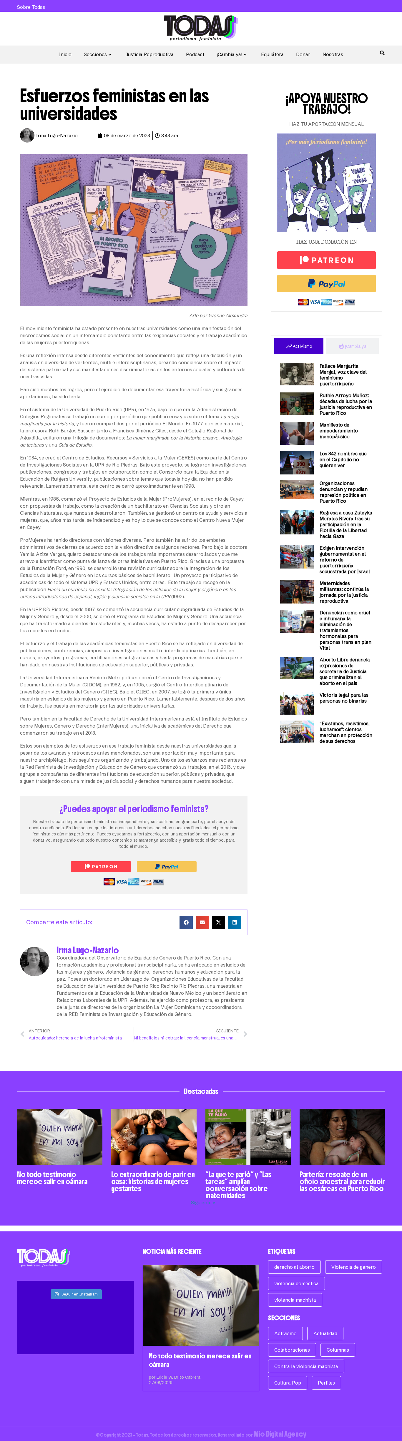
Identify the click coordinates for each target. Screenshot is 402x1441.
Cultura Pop (287, 1383)
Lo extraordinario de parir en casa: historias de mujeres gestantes (153, 1181)
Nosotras (333, 54)
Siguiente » (203, 1203)
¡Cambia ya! (229, 54)
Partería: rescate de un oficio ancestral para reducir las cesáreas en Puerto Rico (342, 1181)
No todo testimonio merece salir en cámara (52, 1178)
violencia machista (295, 1300)
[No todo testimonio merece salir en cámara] (201, 1305)
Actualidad (325, 1333)
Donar (303, 54)
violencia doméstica (296, 1283)
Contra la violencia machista (306, 1366)
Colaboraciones (292, 1350)
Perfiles (326, 1383)
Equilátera (272, 54)
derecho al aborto (294, 1267)
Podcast (195, 54)
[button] (186, 922)
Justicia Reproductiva (150, 54)
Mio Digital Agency (280, 1434)
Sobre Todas (31, 7)
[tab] (298, 346)
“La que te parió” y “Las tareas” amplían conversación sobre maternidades (238, 1185)
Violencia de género (353, 1267)
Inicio (65, 54)
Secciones (95, 54)
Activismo (285, 1333)
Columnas (338, 1350)
